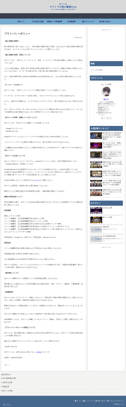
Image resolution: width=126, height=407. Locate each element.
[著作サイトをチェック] (102, 118)
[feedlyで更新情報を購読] (107, 118)
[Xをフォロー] (105, 118)
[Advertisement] (106, 44)
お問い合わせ (101, 401)
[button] (121, 70)
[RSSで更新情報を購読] (110, 118)
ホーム (78, 401)
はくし (106, 99)
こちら (36, 180)
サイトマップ (89, 401)
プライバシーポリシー (116, 401)
